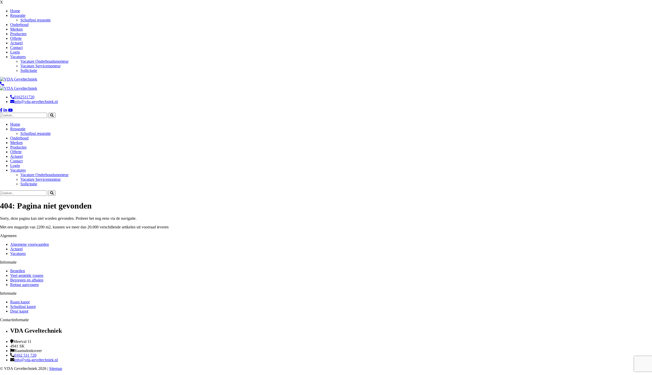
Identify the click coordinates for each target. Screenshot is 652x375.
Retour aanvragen (24, 284)
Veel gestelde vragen (26, 275)
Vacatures (18, 253)
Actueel (16, 249)
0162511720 (24, 97)
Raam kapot (20, 302)
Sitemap (55, 368)
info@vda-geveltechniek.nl (36, 101)
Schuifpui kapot (23, 306)
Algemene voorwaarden (29, 244)
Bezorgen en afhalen (26, 280)
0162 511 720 (25, 355)
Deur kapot (19, 311)
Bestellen (17, 271)
